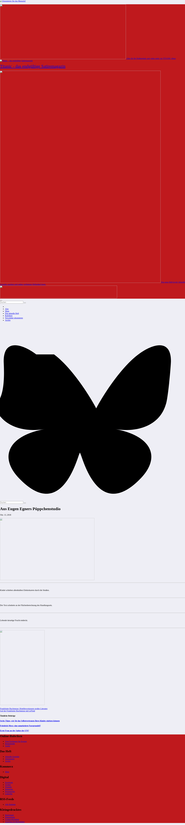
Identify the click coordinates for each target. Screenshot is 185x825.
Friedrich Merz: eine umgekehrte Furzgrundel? (20, 726)
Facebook (9, 782)
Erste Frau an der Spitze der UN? (14, 731)
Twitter (8, 785)
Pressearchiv (10, 791)
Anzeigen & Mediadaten (15, 822)
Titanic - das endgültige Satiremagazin (32, 66)
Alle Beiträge (10, 804)
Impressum (9, 815)
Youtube (8, 787)
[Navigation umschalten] (1, 300)
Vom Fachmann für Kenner (16, 741)
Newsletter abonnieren (14, 318)
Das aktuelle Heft (12, 313)
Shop (7, 311)
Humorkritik (10, 744)
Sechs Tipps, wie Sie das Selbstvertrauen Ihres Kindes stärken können (30, 721)
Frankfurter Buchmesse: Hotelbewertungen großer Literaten (23, 709)
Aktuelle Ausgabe (12, 757)
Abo (7, 309)
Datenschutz (10, 817)
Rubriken (8, 316)
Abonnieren (9, 759)
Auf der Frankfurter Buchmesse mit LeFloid (17, 711)
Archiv (8, 320)
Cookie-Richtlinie (12, 819)
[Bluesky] (92, 500)
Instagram (9, 789)
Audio (7, 746)
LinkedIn (8, 794)
